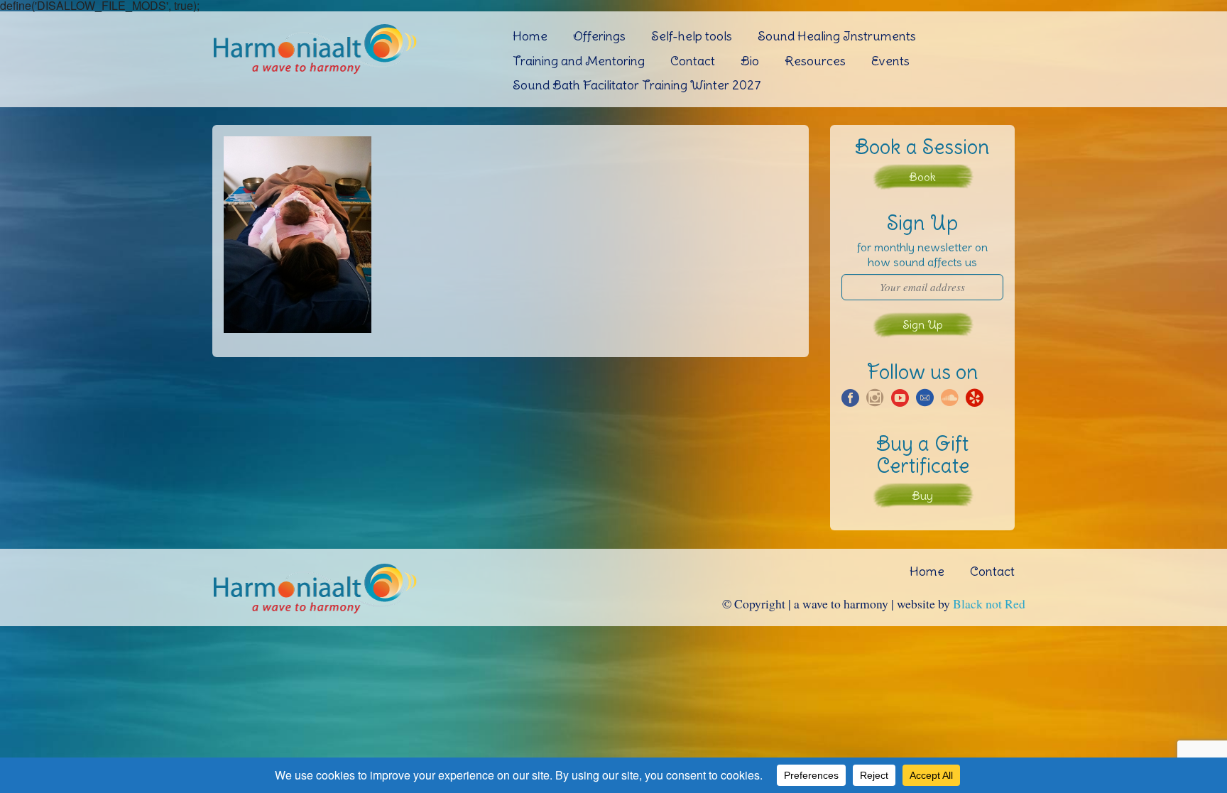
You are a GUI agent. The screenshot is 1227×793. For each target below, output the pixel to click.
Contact (692, 61)
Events (890, 61)
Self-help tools (691, 36)
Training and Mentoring (579, 61)
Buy (922, 495)
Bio (750, 61)
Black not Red (989, 603)
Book (922, 177)
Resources (815, 61)
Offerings (599, 36)
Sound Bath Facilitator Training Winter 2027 (637, 85)
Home (530, 36)
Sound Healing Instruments (837, 36)
